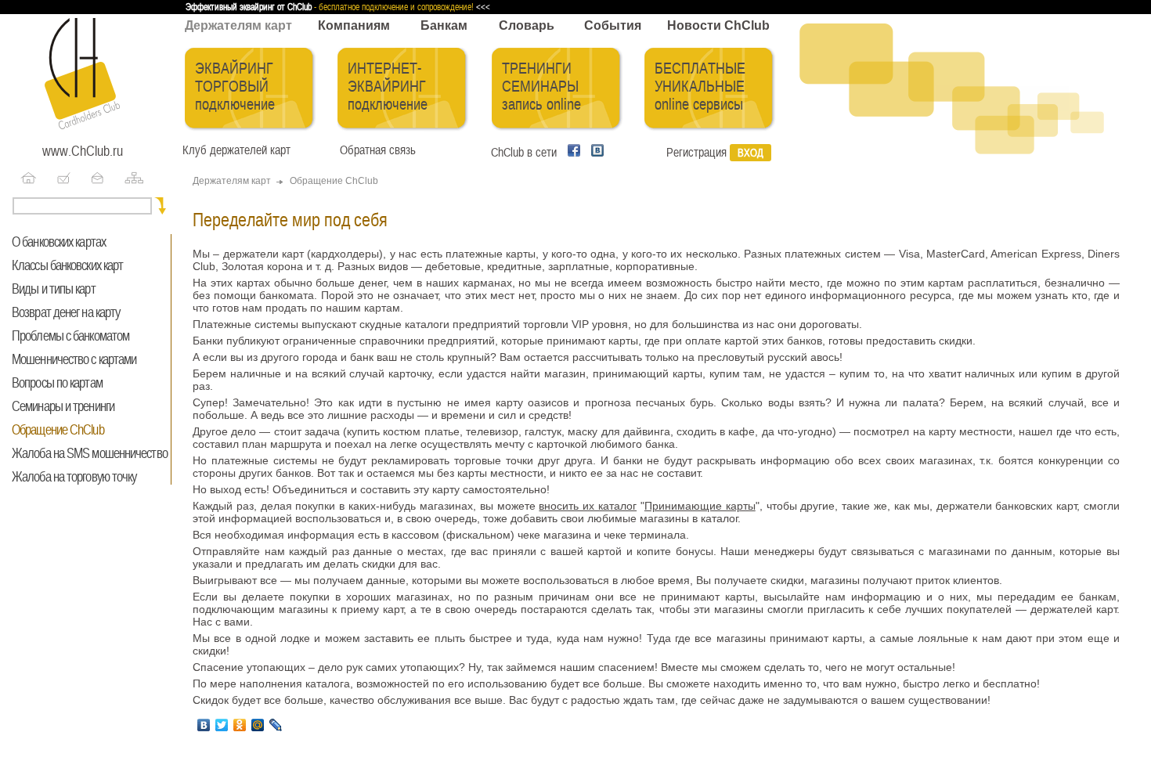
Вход (750, 152)
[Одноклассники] (241, 725)
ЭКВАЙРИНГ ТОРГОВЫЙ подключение (235, 87)
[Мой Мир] (259, 725)
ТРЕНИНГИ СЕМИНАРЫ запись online (541, 87)
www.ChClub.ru (82, 151)
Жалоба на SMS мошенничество (90, 453)
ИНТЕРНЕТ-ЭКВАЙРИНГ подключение (388, 87)
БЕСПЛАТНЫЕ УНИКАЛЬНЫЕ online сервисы (700, 87)
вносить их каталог (588, 506)
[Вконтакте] (593, 153)
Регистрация (696, 153)
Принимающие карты (700, 506)
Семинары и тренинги (63, 406)
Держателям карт (238, 25)
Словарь (526, 25)
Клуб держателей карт (236, 150)
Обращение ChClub (58, 430)
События (612, 25)
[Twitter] (223, 725)
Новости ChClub (718, 25)
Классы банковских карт (67, 265)
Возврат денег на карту (66, 312)
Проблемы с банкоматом (70, 336)
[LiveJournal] (277, 725)
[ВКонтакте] (205, 725)
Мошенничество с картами (74, 359)
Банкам (443, 25)
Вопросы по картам (57, 383)
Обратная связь (375, 150)
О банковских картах (59, 242)
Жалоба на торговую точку (74, 477)
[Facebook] (571, 153)
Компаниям (354, 25)
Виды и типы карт (54, 289)
